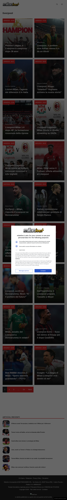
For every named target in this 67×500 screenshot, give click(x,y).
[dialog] (33, 250)
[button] (33, 250)
